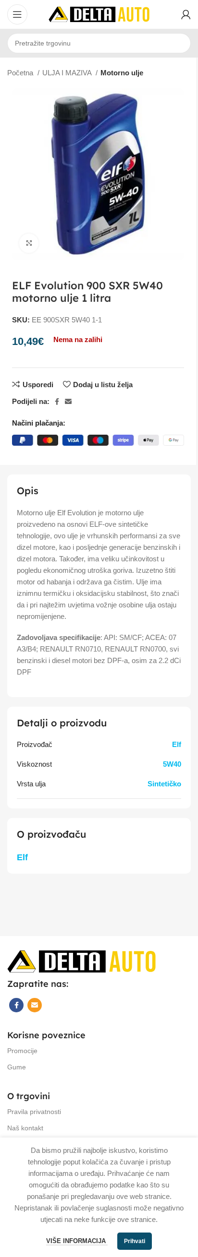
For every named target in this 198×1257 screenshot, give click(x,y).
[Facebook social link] (57, 401)
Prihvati (134, 1241)
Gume (16, 1067)
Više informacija (77, 1241)
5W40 (172, 764)
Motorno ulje (121, 73)
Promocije (22, 1051)
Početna (21, 73)
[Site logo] (99, 14)
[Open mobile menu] (17, 14)
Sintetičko (164, 784)
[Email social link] (68, 401)
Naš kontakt (25, 1128)
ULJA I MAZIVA (67, 73)
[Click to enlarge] (28, 243)
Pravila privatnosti (34, 1111)
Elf (176, 744)
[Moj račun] (186, 14)
